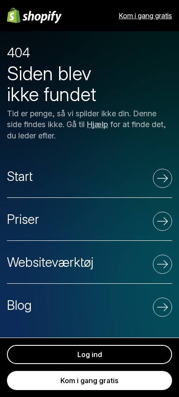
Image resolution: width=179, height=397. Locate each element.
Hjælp (97, 124)
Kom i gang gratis (145, 15)
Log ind (89, 354)
